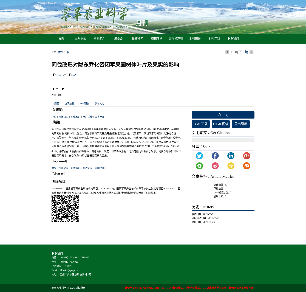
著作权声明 (176, 38)
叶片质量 (88, 117)
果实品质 (100, 117)
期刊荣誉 (195, 38)
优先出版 (63, 52)
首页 (61, 38)
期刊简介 (99, 38)
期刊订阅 (214, 38)
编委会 (118, 38)
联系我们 (233, 38)
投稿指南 (137, 38)
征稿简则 (156, 38)
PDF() (224, 115)
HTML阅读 (220, 124)
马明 (74, 75)
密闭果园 (64, 117)
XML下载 (201, 124)
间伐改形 (76, 117)
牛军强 (60, 75)
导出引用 (240, 124)
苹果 (54, 117)
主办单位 (80, 38)
